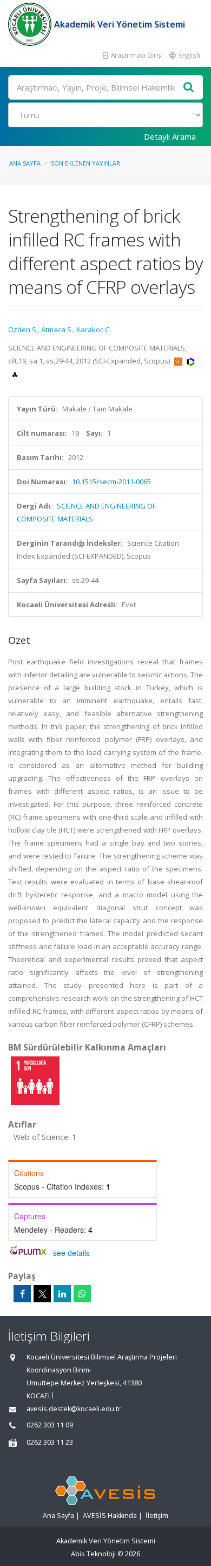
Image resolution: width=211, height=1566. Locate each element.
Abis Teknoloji (93, 1553)
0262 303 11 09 (50, 1425)
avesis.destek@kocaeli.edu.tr (74, 1408)
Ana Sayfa (25, 163)
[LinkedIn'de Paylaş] (62, 1293)
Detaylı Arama (170, 136)
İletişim (157, 1515)
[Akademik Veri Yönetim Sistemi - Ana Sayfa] (31, 24)
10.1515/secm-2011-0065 (111, 481)
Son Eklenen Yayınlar (85, 163)
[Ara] (189, 87)
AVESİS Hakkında (110, 1515)
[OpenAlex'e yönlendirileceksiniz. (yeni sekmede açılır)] (15, 374)
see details (71, 1252)
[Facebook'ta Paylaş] (22, 1293)
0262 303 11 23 (50, 1442)
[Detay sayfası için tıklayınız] (35, 1080)
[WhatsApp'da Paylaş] (82, 1293)
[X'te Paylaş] (42, 1293)
